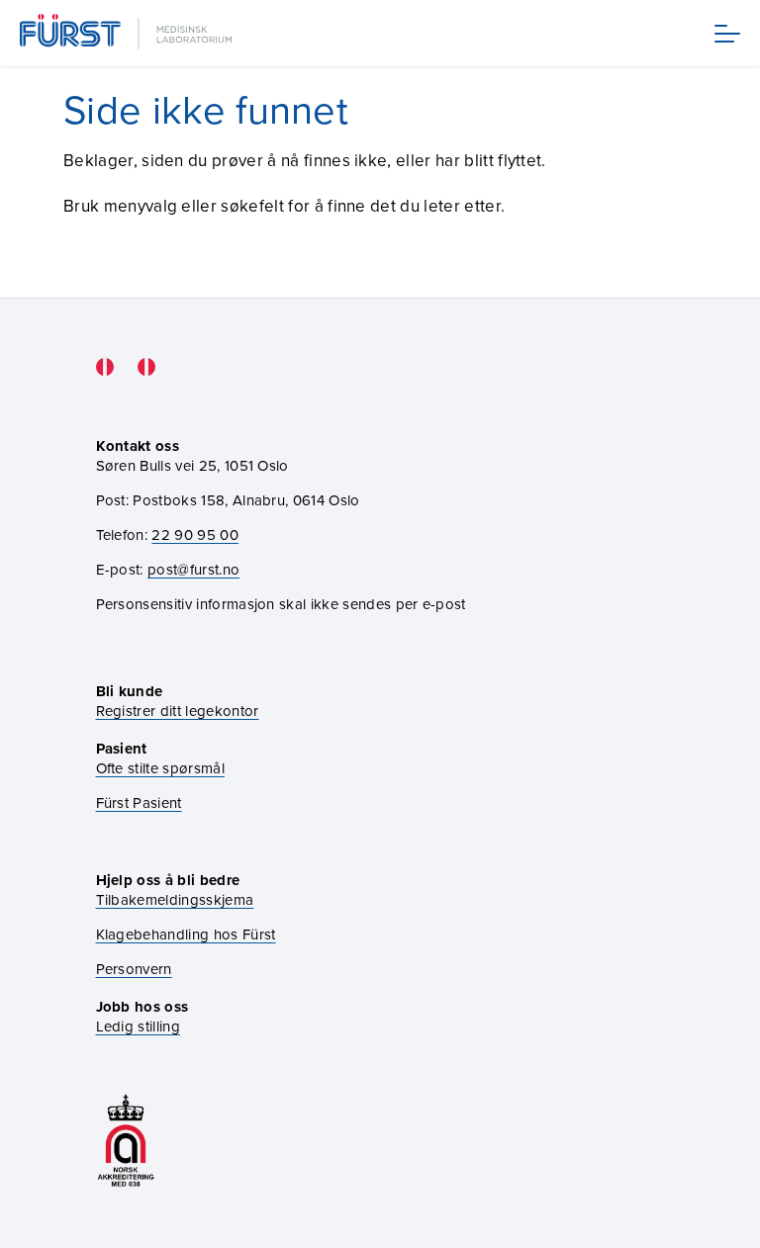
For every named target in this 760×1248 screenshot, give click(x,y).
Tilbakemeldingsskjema (175, 899)
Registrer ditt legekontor (177, 710)
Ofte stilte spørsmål (160, 767)
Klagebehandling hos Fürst (186, 934)
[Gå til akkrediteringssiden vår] (125, 1141)
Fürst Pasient (139, 802)
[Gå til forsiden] (128, 33)
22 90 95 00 (194, 534)
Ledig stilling (138, 1026)
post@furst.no (193, 569)
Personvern (134, 968)
